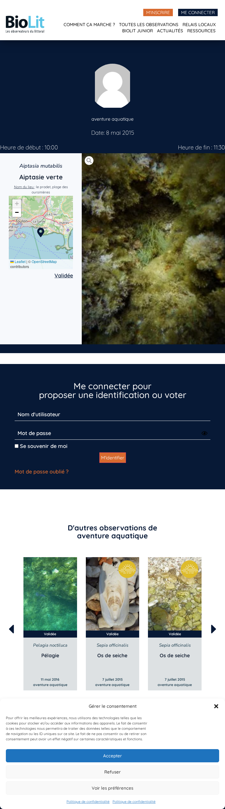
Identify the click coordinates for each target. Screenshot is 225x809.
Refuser (112, 772)
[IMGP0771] (153, 249)
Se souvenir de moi (42, 446)
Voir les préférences (112, 788)
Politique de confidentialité (88, 801)
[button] (216, 706)
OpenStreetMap (44, 261)
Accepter (112, 756)
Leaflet (19, 261)
